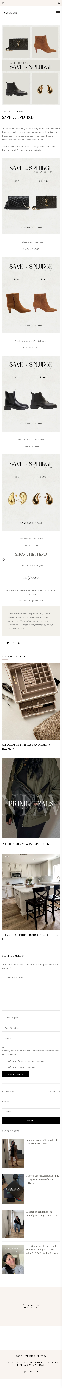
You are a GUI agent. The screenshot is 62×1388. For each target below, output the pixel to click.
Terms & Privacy (35, 1356)
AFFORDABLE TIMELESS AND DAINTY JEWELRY (26, 746)
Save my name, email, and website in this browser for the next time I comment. (30, 1052)
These (48, 136)
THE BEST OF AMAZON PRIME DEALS (26, 844)
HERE (41, 600)
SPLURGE (34, 249)
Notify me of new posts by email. (21, 1067)
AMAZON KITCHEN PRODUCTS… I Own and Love (30, 937)
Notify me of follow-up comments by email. (25, 1061)
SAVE (25, 249)
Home (18, 1356)
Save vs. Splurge (13, 111)
